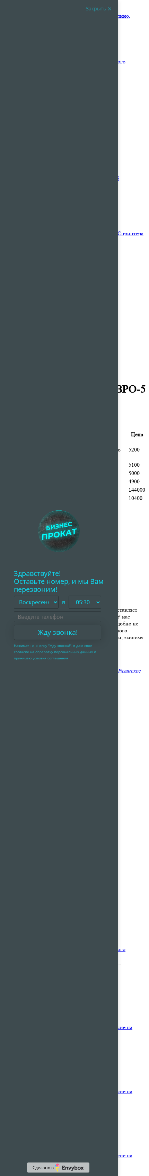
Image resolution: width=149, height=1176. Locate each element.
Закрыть (96, 8)
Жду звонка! (58, 632)
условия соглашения (50, 658)
